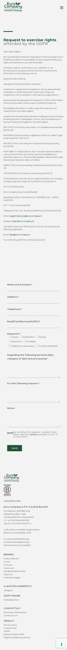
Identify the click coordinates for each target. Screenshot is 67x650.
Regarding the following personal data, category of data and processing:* (30, 357)
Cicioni (7, 562)
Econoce (8, 565)
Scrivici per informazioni (15, 612)
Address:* (13, 297)
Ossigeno (8, 590)
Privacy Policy (10, 625)
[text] (32, 434)
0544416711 (12, 517)
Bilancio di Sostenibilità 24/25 (17, 533)
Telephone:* (14, 309)
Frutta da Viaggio (12, 577)
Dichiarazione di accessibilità (17, 545)
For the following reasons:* (23, 383)
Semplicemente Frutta (14, 571)
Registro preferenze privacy (17, 637)
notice (33, 434)
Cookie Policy (10, 628)
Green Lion (9, 568)
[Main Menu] (61, 7)
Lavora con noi (10, 615)
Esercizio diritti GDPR (14, 634)
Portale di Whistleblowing (16, 542)
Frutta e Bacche (11, 558)
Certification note (12, 501)
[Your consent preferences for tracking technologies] (62, 645)
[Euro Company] (13, 10)
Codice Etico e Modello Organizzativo (22, 529)
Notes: (11, 408)
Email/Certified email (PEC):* (23, 321)
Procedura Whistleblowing (16, 539)
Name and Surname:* (19, 284)
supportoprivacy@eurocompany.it (26, 216)
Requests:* (13, 333)
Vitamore (8, 574)
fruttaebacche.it (11, 600)
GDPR (7, 631)
